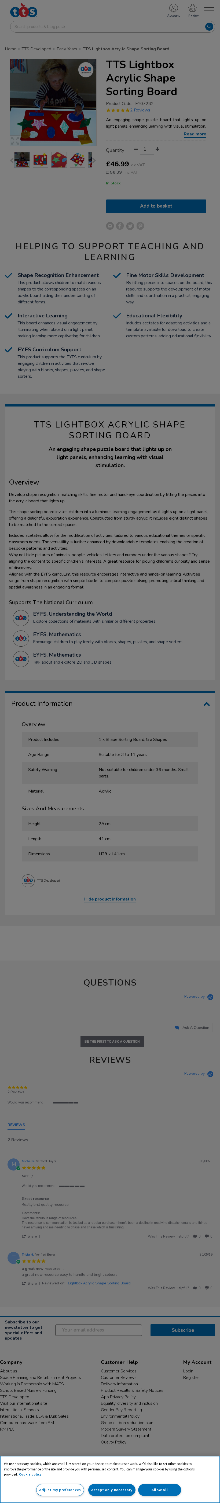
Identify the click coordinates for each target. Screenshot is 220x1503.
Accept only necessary (112, 1489)
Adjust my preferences (60, 1489)
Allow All (160, 1489)
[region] (110, 1479)
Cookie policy (30, 1474)
